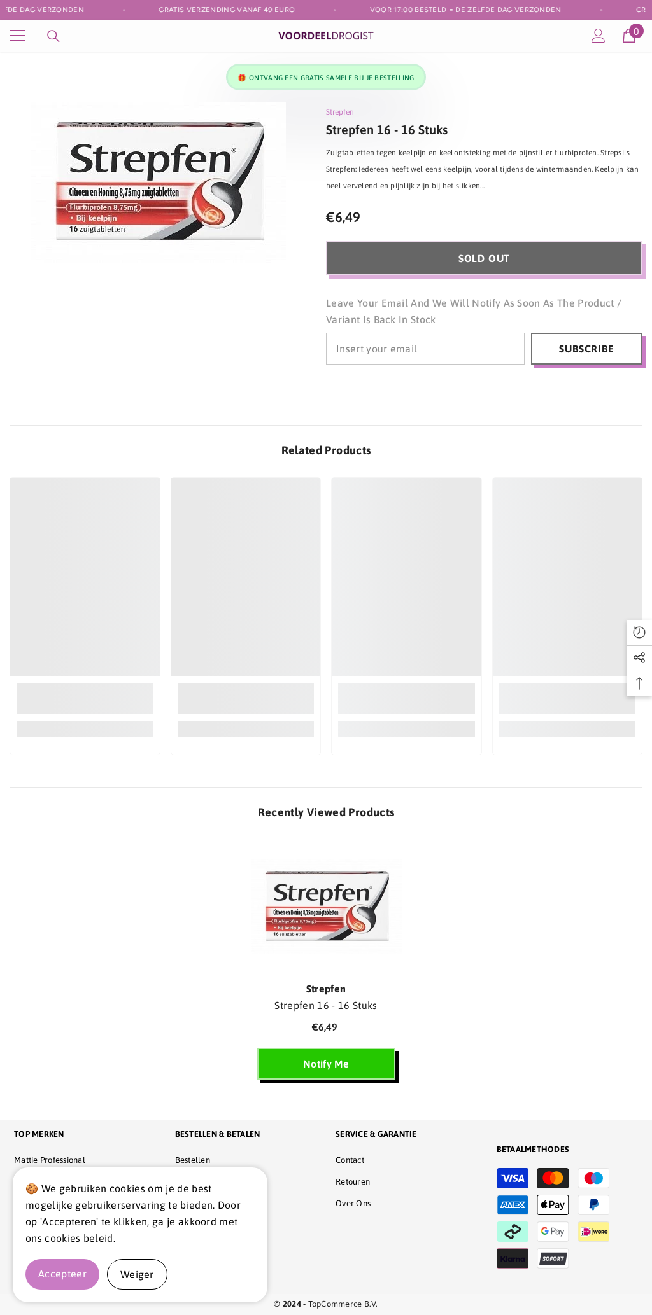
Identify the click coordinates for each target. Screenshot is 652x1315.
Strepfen (340, 112)
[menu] (17, 35)
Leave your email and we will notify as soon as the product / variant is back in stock (473, 311)
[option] (326, 964)
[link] (85, 707)
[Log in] (599, 36)
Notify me (326, 1063)
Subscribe (586, 348)
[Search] (53, 36)
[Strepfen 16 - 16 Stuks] (326, 907)
